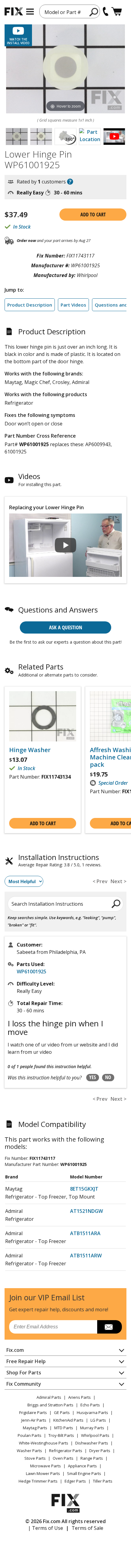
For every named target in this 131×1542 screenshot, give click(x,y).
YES (92, 1077)
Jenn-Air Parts (33, 1420)
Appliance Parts (82, 1466)
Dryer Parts (99, 1450)
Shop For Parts (23, 1372)
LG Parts (98, 1420)
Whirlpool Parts (95, 1435)
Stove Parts (35, 1458)
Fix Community (23, 1383)
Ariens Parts (79, 1397)
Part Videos (73, 305)
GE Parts (62, 1412)
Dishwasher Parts (91, 1443)
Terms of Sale (87, 1528)
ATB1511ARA (85, 1233)
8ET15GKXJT (84, 1188)
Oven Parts (63, 1458)
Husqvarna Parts (92, 1412)
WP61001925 (31, 971)
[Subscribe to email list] (109, 1327)
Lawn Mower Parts (43, 1473)
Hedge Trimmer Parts (38, 1481)
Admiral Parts (49, 1397)
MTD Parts (63, 1427)
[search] (116, 903)
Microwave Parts (45, 1466)
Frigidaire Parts (33, 1412)
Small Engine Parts (84, 1473)
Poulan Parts (29, 1435)
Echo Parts (90, 1405)
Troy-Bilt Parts (61, 1435)
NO (108, 1077)
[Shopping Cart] (116, 11)
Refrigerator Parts (65, 1450)
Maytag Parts (35, 1427)
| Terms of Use (45, 1528)
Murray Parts (92, 1427)
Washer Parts (29, 1450)
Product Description (29, 305)
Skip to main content (66, 10)
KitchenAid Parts (68, 1420)
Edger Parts (75, 1481)
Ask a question (65, 627)
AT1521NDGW (86, 1211)
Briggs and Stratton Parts (50, 1405)
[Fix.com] (14, 11)
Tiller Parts (102, 1481)
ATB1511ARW (86, 1255)
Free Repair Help (26, 1361)
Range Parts (91, 1458)
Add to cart (93, 214)
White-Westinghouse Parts (43, 1443)
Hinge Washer (30, 750)
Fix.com (15, 1350)
